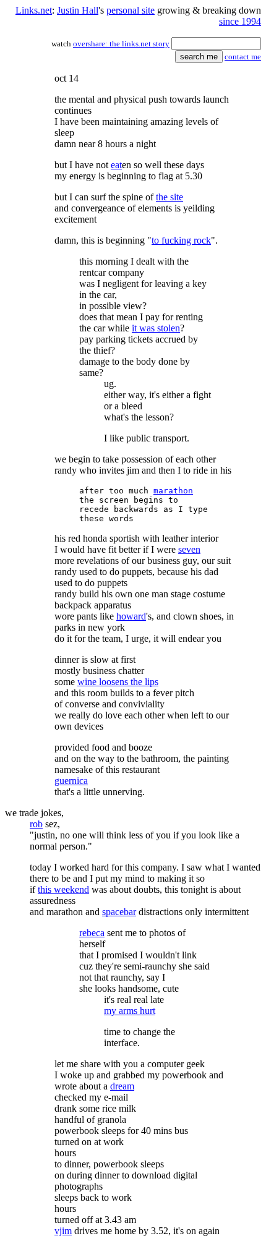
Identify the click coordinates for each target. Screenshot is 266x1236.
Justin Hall (77, 10)
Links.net (33, 10)
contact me (243, 56)
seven (189, 549)
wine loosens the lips (117, 681)
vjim (63, 1230)
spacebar (119, 911)
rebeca (92, 932)
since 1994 (240, 21)
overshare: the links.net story (121, 43)
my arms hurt (129, 1010)
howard (131, 616)
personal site (130, 10)
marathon (173, 490)
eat (116, 165)
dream (122, 1086)
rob (36, 824)
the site (169, 197)
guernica (71, 780)
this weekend (63, 889)
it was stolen (156, 328)
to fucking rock (181, 240)
